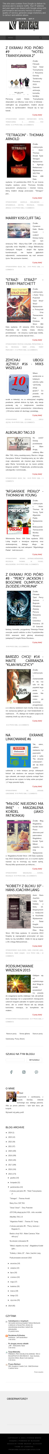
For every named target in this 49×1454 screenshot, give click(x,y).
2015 (10, 1174)
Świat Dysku (28, 347)
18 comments (24, 646)
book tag (22, 266)
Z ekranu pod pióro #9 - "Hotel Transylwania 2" (24, 52)
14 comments (29, 125)
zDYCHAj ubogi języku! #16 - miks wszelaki (24, 364)
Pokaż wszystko (38, 1372)
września (13, 1263)
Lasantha (28, 1446)
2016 (10, 1169)
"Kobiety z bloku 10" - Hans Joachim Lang (24, 888)
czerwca (13, 1277)
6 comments (34, 564)
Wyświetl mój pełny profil (15, 1112)
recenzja (30, 205)
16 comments (32, 876)
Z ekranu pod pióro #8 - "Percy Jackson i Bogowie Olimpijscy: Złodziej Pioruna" (24, 580)
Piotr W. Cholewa (24, 344)
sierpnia (13, 1268)
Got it (31, 19)
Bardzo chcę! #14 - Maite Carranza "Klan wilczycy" (24, 661)
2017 (10, 1165)
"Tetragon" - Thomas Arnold (24, 137)
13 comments (32, 350)
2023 (10, 1137)
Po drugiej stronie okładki (18, 1344)
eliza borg (22, 950)
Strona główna (24, 1034)
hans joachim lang (35, 950)
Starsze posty (38, 1034)
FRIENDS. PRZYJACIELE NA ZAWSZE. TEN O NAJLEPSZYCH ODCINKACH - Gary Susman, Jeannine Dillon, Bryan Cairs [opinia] (24, 1356)
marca (12, 1291)
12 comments (30, 422)
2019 (10, 1155)
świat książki (19, 953)
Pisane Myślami (14, 1364)
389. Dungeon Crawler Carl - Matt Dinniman (23, 1366)
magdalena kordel (33, 873)
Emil (21, 125)
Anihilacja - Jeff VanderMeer (18, 1337)
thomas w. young (31, 561)
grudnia (13, 1178)
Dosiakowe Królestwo (16, 1335)
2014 (10, 1306)
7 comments (29, 208)
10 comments (24, 725)
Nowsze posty (11, 1034)
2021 (10, 1146)
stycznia (13, 1300)
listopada (13, 1182)
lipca (12, 1273)
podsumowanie (23, 1019)
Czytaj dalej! (37, 115)
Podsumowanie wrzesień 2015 (19, 968)
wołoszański (11, 564)
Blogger (35, 1441)
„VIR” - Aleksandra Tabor (16, 1346)
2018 (10, 1160)
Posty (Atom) (19, 1039)
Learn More (21, 19)
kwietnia (13, 1286)
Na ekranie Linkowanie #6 (24, 737)
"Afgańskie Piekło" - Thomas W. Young (24, 493)
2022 (10, 1142)
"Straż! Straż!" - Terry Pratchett (24, 282)
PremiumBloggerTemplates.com (24, 1449)
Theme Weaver (24, 1444)
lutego (12, 1295)
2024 (10, 1133)
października (14, 1187)
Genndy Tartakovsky (27, 119)
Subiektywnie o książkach (18, 1321)
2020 (10, 1151)
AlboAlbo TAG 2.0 (20, 432)
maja (12, 1282)
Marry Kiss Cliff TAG (23, 218)
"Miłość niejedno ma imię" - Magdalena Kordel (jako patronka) (24, 810)
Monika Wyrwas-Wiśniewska (31, 558)
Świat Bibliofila (14, 1352)
